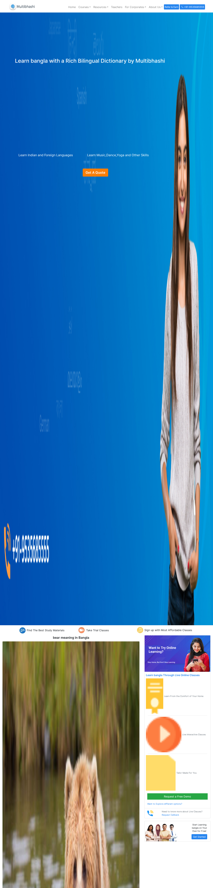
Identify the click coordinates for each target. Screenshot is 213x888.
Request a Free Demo (177, 796)
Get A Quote (95, 173)
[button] (84, 7)
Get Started (199, 836)
